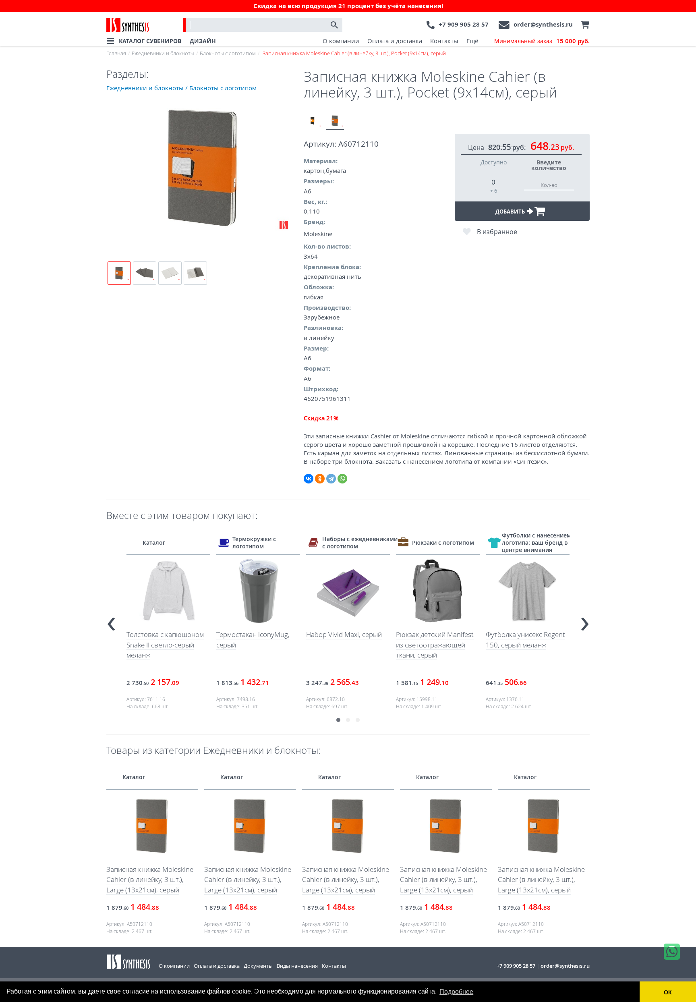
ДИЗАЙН (203, 41)
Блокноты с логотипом (228, 53)
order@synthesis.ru (543, 24)
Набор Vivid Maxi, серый (344, 634)
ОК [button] (668, 992)
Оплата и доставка (394, 41)
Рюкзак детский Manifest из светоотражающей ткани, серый (435, 645)
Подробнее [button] (456, 991)
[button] (338, 720)
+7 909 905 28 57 (464, 24)
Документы (258, 965)
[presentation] (111, 620)
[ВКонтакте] (308, 478)
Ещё (472, 41)
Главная (116, 53)
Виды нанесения (297, 965)
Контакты (444, 41)
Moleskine (318, 234)
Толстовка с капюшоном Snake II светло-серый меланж (165, 645)
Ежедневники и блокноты (163, 53)
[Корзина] (583, 25)
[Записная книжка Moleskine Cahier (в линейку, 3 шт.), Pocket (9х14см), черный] (313, 121)
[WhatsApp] (342, 478)
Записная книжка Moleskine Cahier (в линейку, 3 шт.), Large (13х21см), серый (149, 879)
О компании (341, 41)
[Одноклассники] (320, 478)
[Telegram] (331, 478)
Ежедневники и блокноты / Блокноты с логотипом (181, 88)
